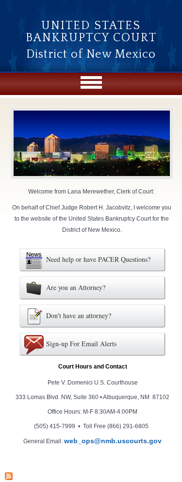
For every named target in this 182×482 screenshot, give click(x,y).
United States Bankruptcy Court (91, 31)
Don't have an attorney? (78, 315)
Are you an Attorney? (75, 287)
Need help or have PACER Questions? (98, 259)
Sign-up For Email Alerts (81, 343)
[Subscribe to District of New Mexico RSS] (9, 477)
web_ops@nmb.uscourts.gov (113, 441)
